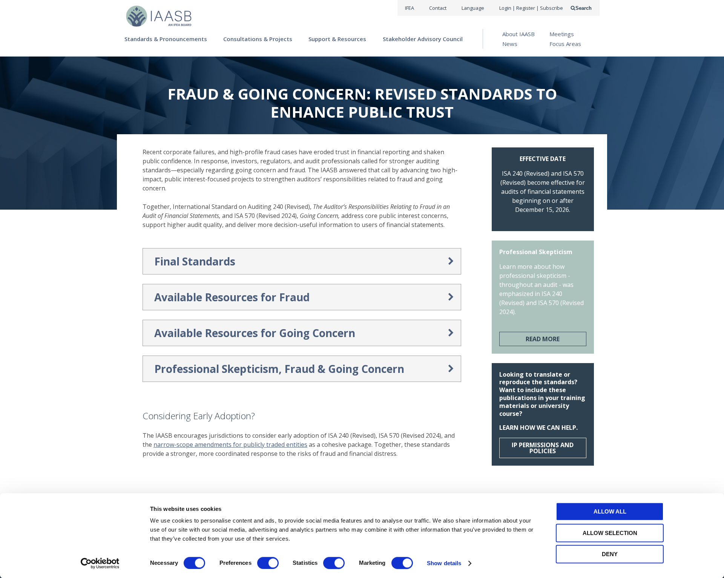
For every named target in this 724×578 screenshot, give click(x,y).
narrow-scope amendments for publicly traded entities (230, 444)
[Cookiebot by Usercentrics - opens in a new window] (100, 563)
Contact (437, 8)
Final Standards (194, 261)
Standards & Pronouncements (165, 39)
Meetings (561, 34)
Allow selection (610, 533)
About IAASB (518, 34)
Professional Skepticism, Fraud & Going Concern (279, 369)
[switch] (268, 563)
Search (583, 8)
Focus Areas (565, 44)
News (509, 44)
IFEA (409, 8)
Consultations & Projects (257, 39)
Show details (444, 563)
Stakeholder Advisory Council (423, 39)
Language (473, 8)
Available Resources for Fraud (232, 297)
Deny (610, 554)
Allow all (610, 511)
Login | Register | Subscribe (531, 8)
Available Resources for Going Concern (254, 333)
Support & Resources (337, 39)
